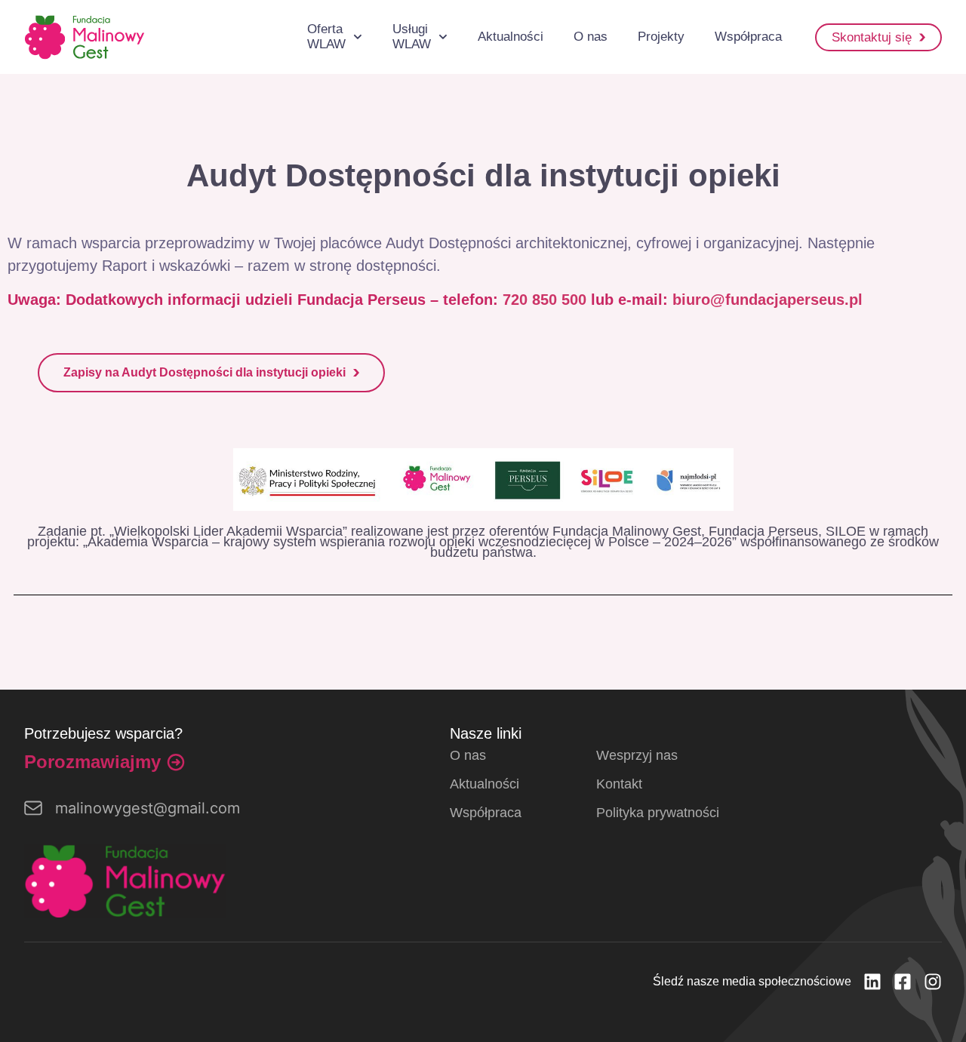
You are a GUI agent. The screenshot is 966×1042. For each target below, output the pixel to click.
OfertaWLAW (326, 36)
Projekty (661, 36)
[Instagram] (933, 982)
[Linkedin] (872, 982)
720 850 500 (544, 299)
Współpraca (748, 36)
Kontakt (619, 783)
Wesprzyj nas (637, 755)
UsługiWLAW (411, 36)
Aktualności (510, 36)
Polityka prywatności (657, 812)
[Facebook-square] (903, 982)
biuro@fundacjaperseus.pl (767, 299)
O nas (591, 36)
